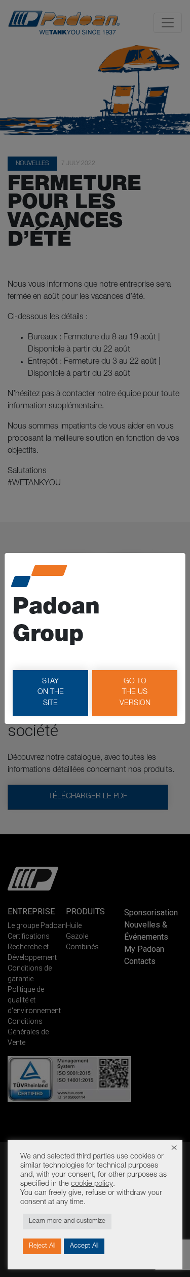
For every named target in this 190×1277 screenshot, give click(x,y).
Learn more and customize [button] (67, 1221)
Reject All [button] (42, 1246)
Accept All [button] (84, 1246)
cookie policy (92, 1184)
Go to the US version (135, 692)
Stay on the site (50, 692)
